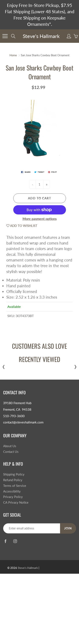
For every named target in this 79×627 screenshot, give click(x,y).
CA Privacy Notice (15, 502)
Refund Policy (12, 480)
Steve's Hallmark (41, 36)
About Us (9, 446)
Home (13, 55)
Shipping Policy (13, 474)
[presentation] (3, 365)
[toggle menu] (5, 36)
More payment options (40, 219)
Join (68, 528)
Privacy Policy (13, 497)
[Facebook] (5, 541)
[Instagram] (15, 541)
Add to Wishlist (23, 225)
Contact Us (11, 451)
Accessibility (12, 491)
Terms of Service (14, 485)
